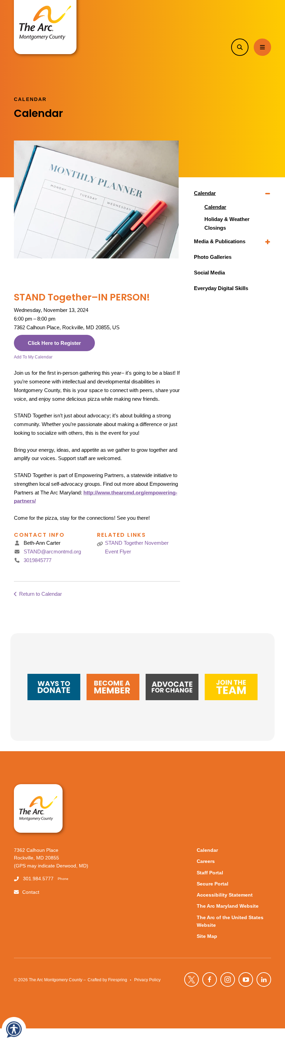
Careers (206, 861)
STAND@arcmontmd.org (52, 551)
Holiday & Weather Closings (227, 223)
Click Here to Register (54, 343)
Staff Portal (210, 872)
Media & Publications (219, 241)
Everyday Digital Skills (221, 288)
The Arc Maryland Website (228, 906)
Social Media (209, 272)
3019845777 (37, 560)
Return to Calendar (40, 594)
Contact (30, 892)
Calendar (205, 193)
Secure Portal (212, 884)
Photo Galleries (212, 257)
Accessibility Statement (225, 895)
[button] (240, 47)
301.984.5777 (38, 878)
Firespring (117, 979)
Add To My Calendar (33, 357)
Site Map (207, 936)
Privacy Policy (147, 979)
